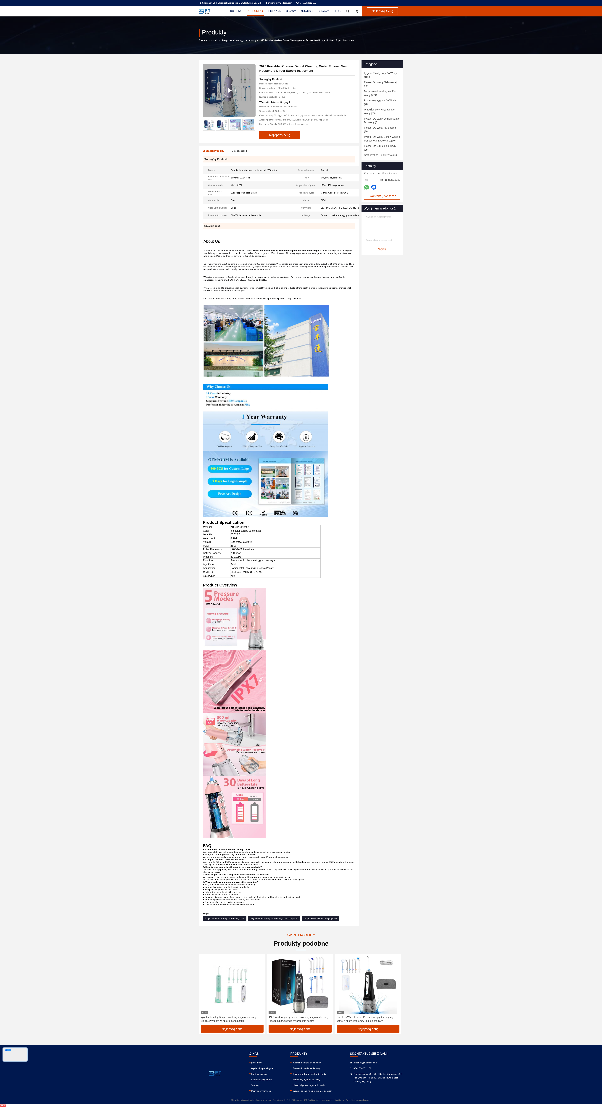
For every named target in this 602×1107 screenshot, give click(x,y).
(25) (380, 148)
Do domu (236, 11)
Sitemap (255, 1085)
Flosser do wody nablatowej (306, 1068)
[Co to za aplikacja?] (366, 187)
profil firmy (256, 1062)
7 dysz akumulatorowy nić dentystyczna (224, 918)
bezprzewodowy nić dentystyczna (320, 918)
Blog (337, 11)
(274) (380, 93)
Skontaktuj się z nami (261, 1079)
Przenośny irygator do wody (306, 1079)
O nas (290, 11)
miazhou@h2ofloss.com (280, 3)
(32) (380, 84)
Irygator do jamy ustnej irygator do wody (312, 1091)
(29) (380, 129)
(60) (382, 139)
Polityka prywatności (261, 1091)
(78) (380, 102)
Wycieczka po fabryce (262, 1068)
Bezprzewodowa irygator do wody (239, 40)
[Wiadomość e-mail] (374, 187)
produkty (215, 40)
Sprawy (323, 11)
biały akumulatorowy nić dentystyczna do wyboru (274, 918)
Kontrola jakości (259, 1074)
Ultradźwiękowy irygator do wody (309, 1085)
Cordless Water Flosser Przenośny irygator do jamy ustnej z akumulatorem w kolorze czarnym (365, 1019)
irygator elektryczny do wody (307, 1062)
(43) (379, 111)
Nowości (307, 11)
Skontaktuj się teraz (382, 196)
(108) (380, 75)
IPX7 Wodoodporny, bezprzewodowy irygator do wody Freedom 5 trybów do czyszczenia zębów (299, 1019)
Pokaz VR (274, 11)
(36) (380, 155)
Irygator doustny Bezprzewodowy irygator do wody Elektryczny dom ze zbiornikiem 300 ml (228, 1019)
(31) (382, 120)
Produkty (254, 11)
